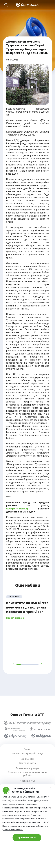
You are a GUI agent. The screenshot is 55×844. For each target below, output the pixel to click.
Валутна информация (27, 768)
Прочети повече (15, 617)
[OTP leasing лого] (15, 736)
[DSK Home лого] (41, 736)
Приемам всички (27, 837)
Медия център (27, 780)
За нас (27, 749)
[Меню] (51, 5)
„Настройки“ (43, 822)
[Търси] (6, 5)
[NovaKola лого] (40, 729)
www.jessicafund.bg (17, 508)
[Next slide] (41, 664)
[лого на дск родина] (15, 729)
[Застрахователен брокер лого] (27, 722)
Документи (27, 758)
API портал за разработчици (27, 753)
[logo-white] (27, 5)
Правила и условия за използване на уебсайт (27, 774)
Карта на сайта (27, 762)
